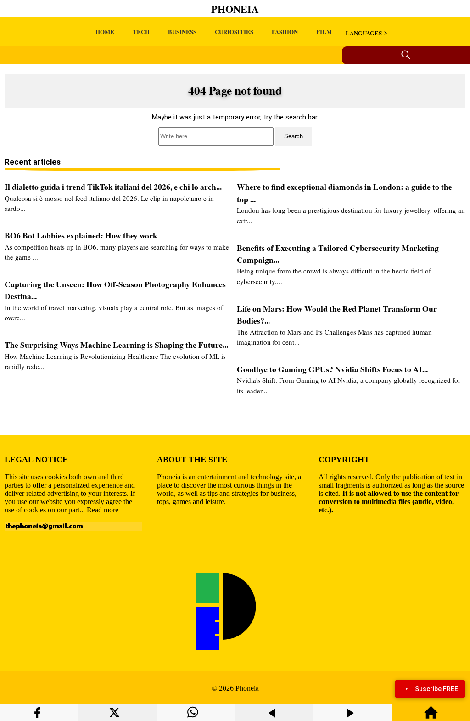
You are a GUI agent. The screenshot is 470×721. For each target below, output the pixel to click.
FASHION (285, 31)
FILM (324, 31)
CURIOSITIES (234, 31)
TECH (141, 31)
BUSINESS (182, 31)
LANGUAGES (364, 32)
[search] (235, 136)
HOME (104, 31)
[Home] (431, 717)
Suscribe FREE (436, 689)
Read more (102, 510)
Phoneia (235, 9)
